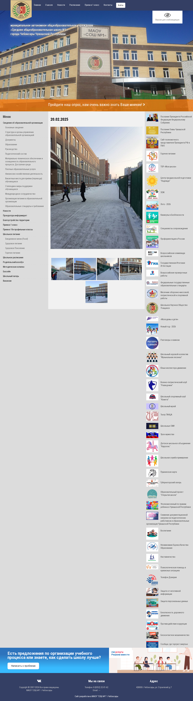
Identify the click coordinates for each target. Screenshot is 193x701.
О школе (49, 5)
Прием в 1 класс (92, 5)
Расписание (75, 5)
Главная (37, 5)
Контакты (108, 5)
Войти (120, 5)
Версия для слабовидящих (167, 20)
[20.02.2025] (96, 187)
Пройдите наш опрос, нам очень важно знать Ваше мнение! (95, 104)
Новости (61, 5)
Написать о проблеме (23, 665)
